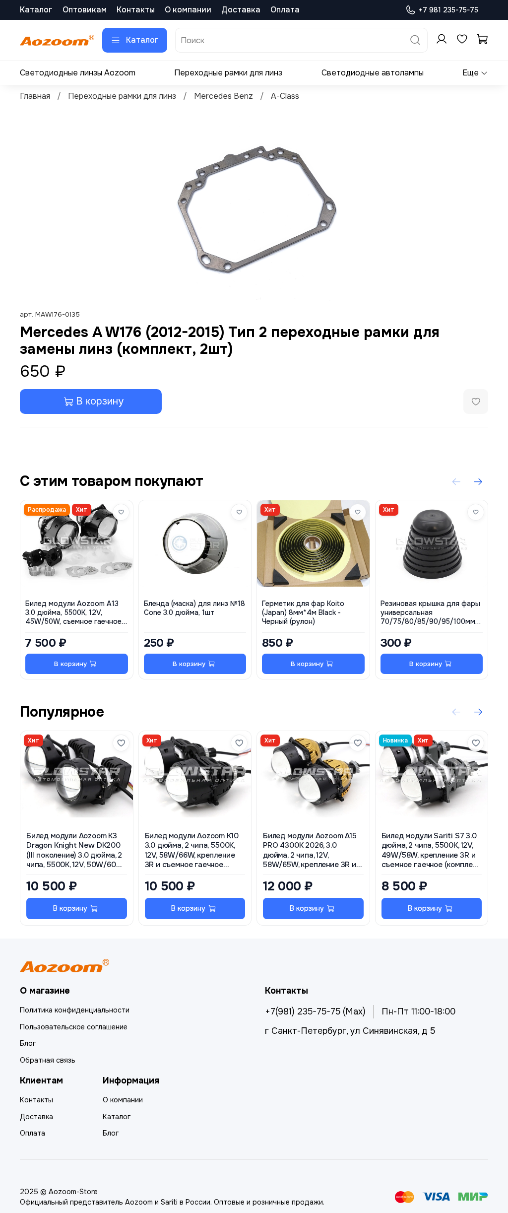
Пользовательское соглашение (73, 1026)
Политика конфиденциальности (74, 1010)
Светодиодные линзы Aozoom (77, 72)
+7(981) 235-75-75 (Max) (315, 1011)
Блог (28, 1043)
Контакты (136, 9)
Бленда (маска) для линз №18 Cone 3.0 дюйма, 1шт (194, 608)
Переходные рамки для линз (228, 72)
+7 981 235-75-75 (448, 9)
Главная (35, 96)
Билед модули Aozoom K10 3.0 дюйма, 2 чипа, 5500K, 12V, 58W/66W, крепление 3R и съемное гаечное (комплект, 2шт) (192, 850)
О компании (188, 9)
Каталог (36, 9)
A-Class (285, 96)
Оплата (285, 9)
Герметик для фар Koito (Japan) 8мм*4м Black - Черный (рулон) (303, 613)
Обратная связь (47, 1060)
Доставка (240, 9)
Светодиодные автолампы (372, 72)
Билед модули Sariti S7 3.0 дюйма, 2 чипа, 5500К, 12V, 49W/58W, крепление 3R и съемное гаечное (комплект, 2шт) (431, 850)
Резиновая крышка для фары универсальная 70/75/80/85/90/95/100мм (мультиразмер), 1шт (430, 613)
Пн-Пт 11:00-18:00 (418, 1011)
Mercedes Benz (223, 96)
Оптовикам (85, 9)
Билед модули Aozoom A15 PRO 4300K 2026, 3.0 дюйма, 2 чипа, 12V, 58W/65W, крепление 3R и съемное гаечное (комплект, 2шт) (313, 850)
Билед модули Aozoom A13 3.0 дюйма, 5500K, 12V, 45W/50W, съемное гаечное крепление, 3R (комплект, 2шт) (73, 613)
